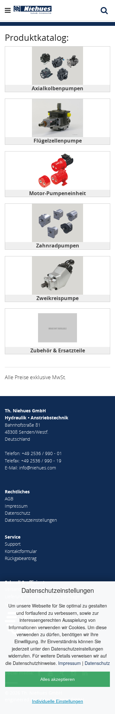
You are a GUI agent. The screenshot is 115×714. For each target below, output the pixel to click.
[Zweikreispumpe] (57, 275)
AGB (9, 499)
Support (13, 544)
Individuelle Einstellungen (57, 701)
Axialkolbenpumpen (57, 88)
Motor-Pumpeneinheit (57, 193)
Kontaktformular (21, 551)
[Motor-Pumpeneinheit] (57, 170)
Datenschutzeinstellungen (31, 520)
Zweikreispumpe (57, 298)
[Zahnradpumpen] (57, 223)
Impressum (69, 663)
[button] (9, 10)
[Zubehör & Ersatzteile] (57, 328)
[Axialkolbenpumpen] (57, 66)
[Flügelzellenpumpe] (57, 118)
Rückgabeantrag (20, 558)
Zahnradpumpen (57, 245)
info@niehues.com (37, 468)
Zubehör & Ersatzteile (57, 350)
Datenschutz (97, 663)
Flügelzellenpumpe (58, 140)
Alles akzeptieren (57, 679)
